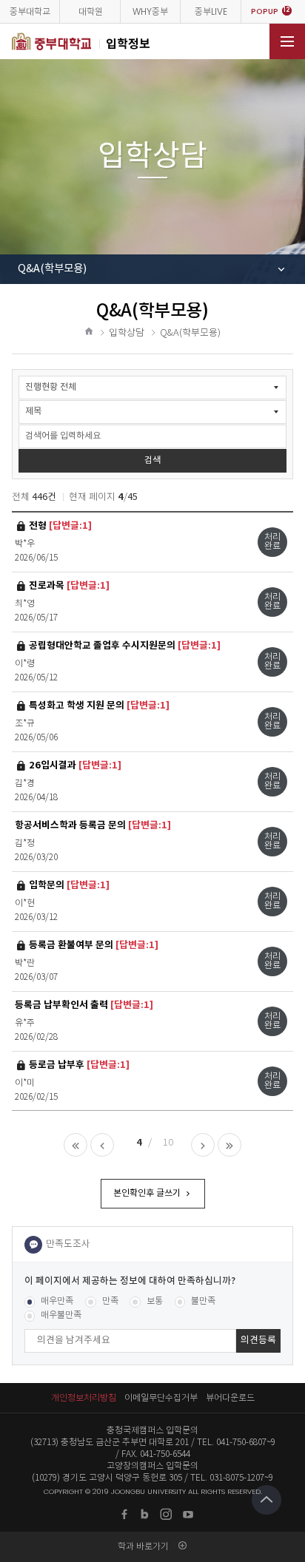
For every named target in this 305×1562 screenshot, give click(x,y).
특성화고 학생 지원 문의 (99, 705)
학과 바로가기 (143, 1546)
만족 (110, 1301)
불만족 (203, 1301)
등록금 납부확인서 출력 (84, 1005)
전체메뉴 (287, 41)
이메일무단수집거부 (161, 1397)
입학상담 (126, 333)
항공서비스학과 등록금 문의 (93, 825)
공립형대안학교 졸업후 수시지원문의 (124, 645)
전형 (60, 525)
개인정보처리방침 (83, 1397)
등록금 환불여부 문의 (93, 945)
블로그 (146, 1514)
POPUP (270, 11)
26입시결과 (74, 765)
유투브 (188, 1514)
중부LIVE (211, 11)
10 (168, 1143)
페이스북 (124, 1514)
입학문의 (69, 885)
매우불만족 (61, 1315)
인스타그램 (166, 1514)
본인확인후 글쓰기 (147, 1193)
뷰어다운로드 (230, 1397)
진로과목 (69, 585)
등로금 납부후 (79, 1064)
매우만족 (57, 1301)
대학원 (90, 11)
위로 (266, 1500)
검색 (152, 460)
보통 (154, 1301)
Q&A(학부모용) (52, 269)
